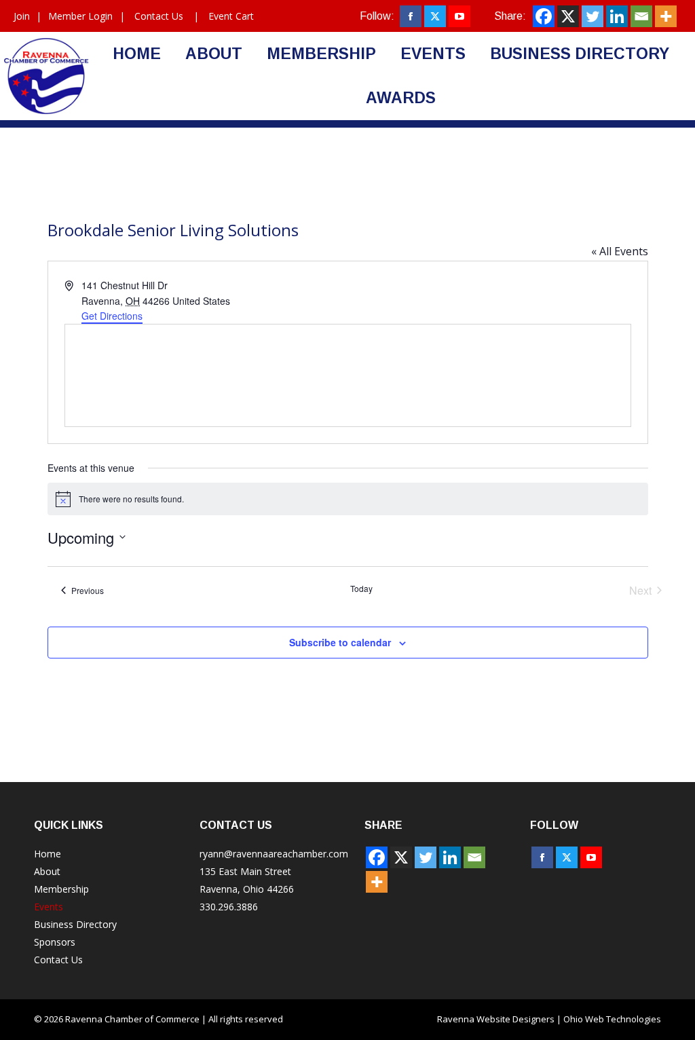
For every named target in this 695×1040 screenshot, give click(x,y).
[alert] (348, 499)
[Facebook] (544, 16)
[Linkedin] (617, 16)
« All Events (619, 251)
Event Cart (231, 16)
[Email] (641, 16)
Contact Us (158, 16)
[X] (568, 16)
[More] (666, 16)
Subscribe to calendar (340, 642)
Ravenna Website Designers (496, 1019)
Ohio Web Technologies (612, 1019)
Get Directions (112, 315)
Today (361, 588)
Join (22, 16)
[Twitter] (592, 16)
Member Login (80, 16)
